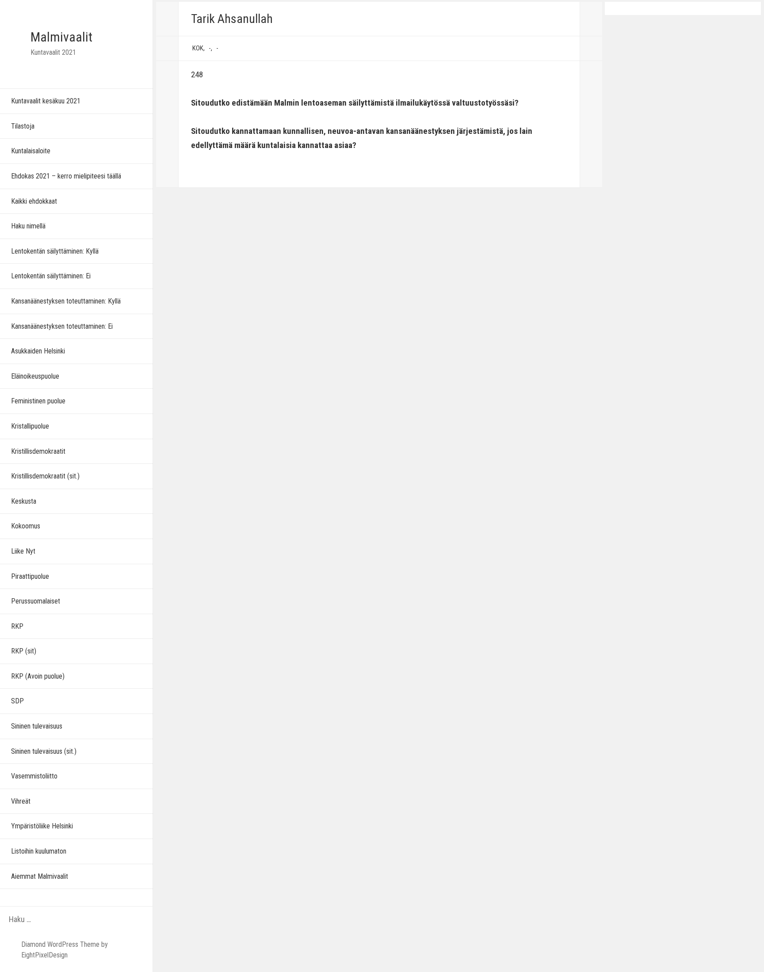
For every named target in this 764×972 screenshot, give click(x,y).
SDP (17, 701)
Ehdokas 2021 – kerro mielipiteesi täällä (66, 176)
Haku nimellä (28, 226)
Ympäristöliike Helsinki (42, 826)
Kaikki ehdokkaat (34, 201)
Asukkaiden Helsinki (38, 351)
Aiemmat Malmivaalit (39, 876)
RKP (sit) (23, 651)
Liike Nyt (23, 551)
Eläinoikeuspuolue (35, 376)
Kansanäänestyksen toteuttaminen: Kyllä (66, 301)
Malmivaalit (61, 37)
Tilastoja (22, 126)
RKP (17, 626)
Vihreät (21, 801)
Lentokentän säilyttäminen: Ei (51, 276)
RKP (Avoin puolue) (38, 676)
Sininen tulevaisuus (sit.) (43, 751)
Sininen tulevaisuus (36, 726)
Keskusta (23, 501)
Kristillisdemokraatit (38, 451)
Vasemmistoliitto (34, 776)
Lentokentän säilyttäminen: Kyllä (55, 251)
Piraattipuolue (30, 576)
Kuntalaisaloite (30, 151)
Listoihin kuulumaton (38, 851)
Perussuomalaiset (35, 601)
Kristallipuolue (30, 426)
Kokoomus (25, 526)
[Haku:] (58, 919)
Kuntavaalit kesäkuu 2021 (45, 101)
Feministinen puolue (38, 401)
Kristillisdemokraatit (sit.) (45, 476)
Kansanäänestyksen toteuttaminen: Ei (62, 326)
